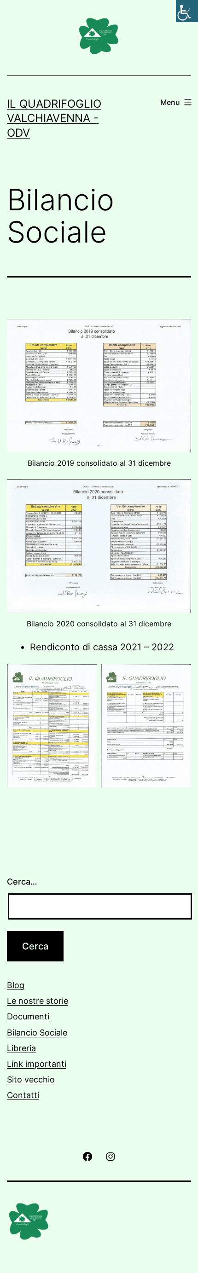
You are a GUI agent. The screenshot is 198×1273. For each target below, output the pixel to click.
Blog (15, 985)
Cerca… (22, 881)
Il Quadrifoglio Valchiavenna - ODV (54, 118)
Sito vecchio (31, 1079)
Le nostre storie (37, 1001)
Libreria (21, 1048)
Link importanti (36, 1064)
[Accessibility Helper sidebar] (187, 11)
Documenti (28, 1016)
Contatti (23, 1095)
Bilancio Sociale (37, 1032)
